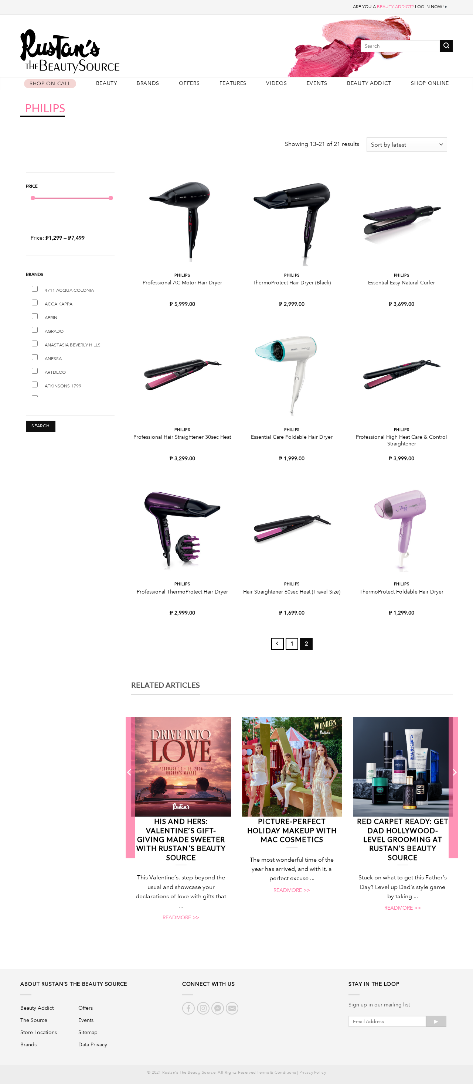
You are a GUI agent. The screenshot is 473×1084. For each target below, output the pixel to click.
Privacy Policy (312, 1072)
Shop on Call (50, 84)
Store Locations (38, 1032)
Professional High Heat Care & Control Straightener (401, 440)
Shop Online (430, 83)
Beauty (106, 83)
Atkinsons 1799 (63, 386)
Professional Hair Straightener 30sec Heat (182, 437)
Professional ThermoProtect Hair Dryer (182, 591)
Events (317, 83)
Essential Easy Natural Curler (401, 282)
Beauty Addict (369, 83)
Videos (276, 83)
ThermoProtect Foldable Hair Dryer (401, 591)
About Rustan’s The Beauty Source (73, 984)
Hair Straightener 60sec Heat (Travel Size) (291, 591)
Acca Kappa (58, 304)
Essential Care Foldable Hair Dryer (292, 437)
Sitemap (88, 1032)
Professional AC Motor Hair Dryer (182, 282)
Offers (189, 83)
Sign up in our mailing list (379, 1004)
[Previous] (129, 787)
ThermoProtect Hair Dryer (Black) (292, 282)
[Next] (454, 787)
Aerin (51, 318)
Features (233, 83)
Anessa (53, 359)
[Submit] (446, 46)
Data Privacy (92, 1044)
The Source (33, 1020)
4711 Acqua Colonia (69, 290)
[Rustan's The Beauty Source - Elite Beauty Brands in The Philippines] (103, 49)
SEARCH (40, 426)
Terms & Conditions (276, 1072)
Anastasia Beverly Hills (73, 345)
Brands (148, 83)
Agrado (54, 331)
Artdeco (55, 372)
